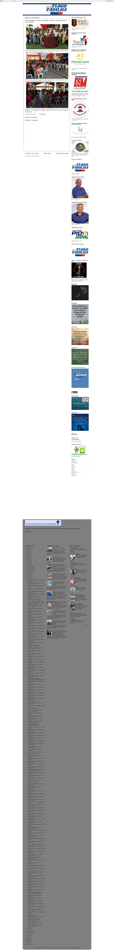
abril (29, 928)
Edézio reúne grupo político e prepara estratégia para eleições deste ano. (59, 565)
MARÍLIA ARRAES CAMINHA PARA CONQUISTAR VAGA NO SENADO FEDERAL (81, 556)
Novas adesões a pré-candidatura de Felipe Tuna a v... (35, 618)
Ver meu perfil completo (76, 441)
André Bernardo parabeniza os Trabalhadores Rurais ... (33, 725)
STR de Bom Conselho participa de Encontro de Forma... (34, 716)
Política (73, 465)
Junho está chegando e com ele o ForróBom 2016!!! (34, 747)
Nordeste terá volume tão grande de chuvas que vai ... (34, 901)
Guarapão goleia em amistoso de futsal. (35, 601)
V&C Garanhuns (74, 586)
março (29, 929)
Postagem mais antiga (62, 153)
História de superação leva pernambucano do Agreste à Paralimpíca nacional (80, 588)
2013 (27, 938)
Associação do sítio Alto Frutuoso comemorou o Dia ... (34, 781)
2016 (27, 564)
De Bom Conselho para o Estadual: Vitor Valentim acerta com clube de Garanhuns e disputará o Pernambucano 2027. (59, 593)
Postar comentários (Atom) (34, 156)
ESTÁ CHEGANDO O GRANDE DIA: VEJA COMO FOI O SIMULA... (36, 770)
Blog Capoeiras (73, 569)
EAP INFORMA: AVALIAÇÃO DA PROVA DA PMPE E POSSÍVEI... (35, 604)
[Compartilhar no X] (42, 114)
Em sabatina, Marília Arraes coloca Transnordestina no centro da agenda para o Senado (78, 549)
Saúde (73, 470)
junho (29, 576)
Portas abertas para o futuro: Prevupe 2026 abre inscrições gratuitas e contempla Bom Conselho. (58, 583)
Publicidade (74, 475)
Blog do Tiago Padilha (75, 577)
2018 (27, 561)
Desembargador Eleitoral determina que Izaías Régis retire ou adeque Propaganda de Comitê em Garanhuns (78, 615)
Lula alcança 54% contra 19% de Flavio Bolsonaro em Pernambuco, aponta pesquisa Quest (81, 572)
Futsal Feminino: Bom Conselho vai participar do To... (34, 756)
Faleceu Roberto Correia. (32, 708)
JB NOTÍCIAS (73, 619)
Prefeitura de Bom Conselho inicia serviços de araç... (34, 805)
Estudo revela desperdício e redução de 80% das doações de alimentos (78, 621)
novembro (30, 568)
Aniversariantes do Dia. (32, 701)
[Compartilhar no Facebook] (43, 114)
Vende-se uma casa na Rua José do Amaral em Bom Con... (34, 711)
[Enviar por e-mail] (39, 114)
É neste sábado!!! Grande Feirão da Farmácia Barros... (34, 817)
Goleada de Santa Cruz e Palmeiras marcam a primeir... (34, 925)
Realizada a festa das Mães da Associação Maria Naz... (33, 920)
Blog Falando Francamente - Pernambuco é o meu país (76, 604)
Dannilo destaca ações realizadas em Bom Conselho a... (35, 910)
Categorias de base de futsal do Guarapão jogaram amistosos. (59, 574)
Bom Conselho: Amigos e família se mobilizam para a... (34, 836)
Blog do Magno (73, 547)
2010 (27, 944)
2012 (27, 940)
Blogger (78, 947)
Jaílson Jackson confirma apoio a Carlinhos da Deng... (34, 858)
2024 (27, 551)
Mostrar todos (87, 624)
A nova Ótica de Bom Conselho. (34, 599)
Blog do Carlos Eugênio (75, 613)
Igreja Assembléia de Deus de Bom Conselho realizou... (34, 690)
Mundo (73, 473)
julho (29, 575)
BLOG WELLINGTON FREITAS (77, 595)
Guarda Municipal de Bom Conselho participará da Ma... (34, 855)
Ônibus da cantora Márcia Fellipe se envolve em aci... (34, 606)
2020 (27, 557)
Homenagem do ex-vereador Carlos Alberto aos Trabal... (34, 722)
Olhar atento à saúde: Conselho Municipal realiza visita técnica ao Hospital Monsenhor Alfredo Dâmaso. (59, 622)
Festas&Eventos (75, 472)
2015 (27, 935)
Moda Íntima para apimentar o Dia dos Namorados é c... (35, 719)
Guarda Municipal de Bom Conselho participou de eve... (34, 822)
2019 (27, 559)
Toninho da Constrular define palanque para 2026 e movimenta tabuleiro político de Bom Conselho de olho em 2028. (59, 632)
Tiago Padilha (76, 439)
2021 (27, 556)
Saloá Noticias (73, 562)
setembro (30, 571)
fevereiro (29, 931)
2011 (27, 942)
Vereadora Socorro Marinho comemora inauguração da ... (35, 637)
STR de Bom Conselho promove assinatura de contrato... (34, 646)
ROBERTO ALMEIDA (74, 554)
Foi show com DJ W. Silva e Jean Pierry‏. (35, 752)
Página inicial (47, 153)
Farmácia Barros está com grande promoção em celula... (34, 917)
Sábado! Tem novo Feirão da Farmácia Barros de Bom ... (35, 767)
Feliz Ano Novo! (55, 556)
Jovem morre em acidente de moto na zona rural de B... (35, 648)
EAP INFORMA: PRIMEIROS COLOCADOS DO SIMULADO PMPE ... (36, 679)
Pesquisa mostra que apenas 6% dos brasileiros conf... (35, 923)
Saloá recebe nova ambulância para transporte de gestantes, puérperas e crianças (77, 564)
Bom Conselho (75, 462)
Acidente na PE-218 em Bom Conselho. (35, 844)
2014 (27, 937)
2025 (27, 549)
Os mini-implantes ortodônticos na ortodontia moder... (34, 787)
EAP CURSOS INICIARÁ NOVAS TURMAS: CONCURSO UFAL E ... (34, 893)
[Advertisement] (77, 498)
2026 (27, 547)
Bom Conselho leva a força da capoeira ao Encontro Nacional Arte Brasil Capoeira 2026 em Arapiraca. (58, 612)
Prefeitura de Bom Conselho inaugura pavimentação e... (35, 665)
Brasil (73, 464)
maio (29, 578)
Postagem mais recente (31, 153)
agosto (29, 573)
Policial (73, 469)
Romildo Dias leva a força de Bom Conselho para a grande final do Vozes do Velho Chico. (59, 602)
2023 (27, 552)
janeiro (29, 933)
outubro (29, 569)
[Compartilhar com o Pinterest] (44, 114)
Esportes (73, 467)
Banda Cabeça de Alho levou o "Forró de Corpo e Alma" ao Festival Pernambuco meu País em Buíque (81, 607)
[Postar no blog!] (41, 114)
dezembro (30, 566)
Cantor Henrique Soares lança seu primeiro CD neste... (34, 828)
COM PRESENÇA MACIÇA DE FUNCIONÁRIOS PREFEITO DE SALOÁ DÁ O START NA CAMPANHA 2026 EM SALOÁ (81, 598)
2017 (27, 563)
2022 (27, 554)
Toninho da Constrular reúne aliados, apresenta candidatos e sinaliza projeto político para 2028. (81, 580)
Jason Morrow (67, 947)
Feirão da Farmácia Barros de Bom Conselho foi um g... (34, 634)
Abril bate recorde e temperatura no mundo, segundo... (34, 876)
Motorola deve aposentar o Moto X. (34, 871)
